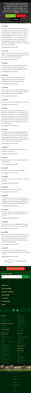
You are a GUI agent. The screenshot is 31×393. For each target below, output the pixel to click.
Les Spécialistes (4, 350)
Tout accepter (10, 16)
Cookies (16, 12)
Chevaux (19, 354)
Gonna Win (3, 352)
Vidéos (18, 362)
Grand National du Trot (21, 337)
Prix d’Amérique (20, 361)
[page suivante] (15, 261)
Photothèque (6, 301)
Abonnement (20, 348)
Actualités (5, 298)
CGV (15, 387)
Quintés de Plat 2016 (5, 344)
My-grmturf (3, 335)
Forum (3, 304)
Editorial (19, 342)
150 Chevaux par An (21, 316)
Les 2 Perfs (19, 315)
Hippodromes (5, 295)
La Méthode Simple (5, 362)
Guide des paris (20, 344)
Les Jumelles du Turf (5, 340)
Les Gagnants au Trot (21, 325)
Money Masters (4, 360)
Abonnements (3, 321)
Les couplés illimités (5, 336)
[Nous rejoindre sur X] (17, 310)
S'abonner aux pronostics (7, 323)
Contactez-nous (21, 345)
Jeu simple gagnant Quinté (6, 320)
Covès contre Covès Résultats (7, 359)
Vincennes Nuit (20, 330)
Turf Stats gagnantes (5, 353)
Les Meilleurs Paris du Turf (22, 328)
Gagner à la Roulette (21, 317)
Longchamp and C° (21, 321)
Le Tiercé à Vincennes (5, 351)
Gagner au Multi (20, 329)
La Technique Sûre (4, 345)
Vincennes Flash (20, 331)
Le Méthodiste (3, 327)
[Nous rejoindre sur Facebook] (13, 310)
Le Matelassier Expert (21, 318)
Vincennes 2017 (4, 355)
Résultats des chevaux (5, 332)
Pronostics (5, 285)
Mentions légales (15, 385)
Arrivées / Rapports (7, 291)
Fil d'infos (19, 335)
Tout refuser (21, 16)
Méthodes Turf (4, 334)
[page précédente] (5, 261)
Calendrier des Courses (22, 343)
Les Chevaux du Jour (5, 317)
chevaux (19, 67)
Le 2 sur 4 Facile (4, 361)
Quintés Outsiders (20, 320)
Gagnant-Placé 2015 (5, 354)
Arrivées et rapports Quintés (23, 336)
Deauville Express (20, 319)
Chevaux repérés (6, 288)
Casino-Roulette (20, 339)
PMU (18, 353)
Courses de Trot (20, 356)
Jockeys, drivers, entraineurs (23, 352)
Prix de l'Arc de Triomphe (22, 338)
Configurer (15, 19)
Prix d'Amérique (20, 340)
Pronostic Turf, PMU (21, 360)
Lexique (15, 376)
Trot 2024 (3, 343)
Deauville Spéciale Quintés (6, 349)
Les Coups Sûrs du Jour (5, 325)
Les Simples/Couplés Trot (6, 348)
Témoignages (15, 379)
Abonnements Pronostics (15, 269)
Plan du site (15, 382)
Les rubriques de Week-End (6, 338)
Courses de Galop (20, 355)
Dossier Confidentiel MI (21, 324)
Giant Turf (19, 327)
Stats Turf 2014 (20, 322)
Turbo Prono (3, 318)
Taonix (15, 373)
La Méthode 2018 (4, 346)
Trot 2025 (3, 339)
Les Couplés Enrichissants (22, 326)
